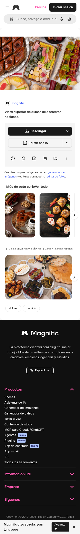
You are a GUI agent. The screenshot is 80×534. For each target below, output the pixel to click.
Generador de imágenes (21, 408)
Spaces (9, 397)
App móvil (11, 451)
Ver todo (41, 187)
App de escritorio (21, 446)
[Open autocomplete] (10, 19)
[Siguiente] (74, 215)
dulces (13, 308)
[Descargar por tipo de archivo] (67, 131)
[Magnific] (40, 334)
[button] (40, 370)
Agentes (15, 435)
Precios (40, 7)
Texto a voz (12, 419)
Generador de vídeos (19, 413)
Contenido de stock (18, 424)
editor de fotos (56, 176)
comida (31, 308)
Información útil (17, 474)
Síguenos (12, 499)
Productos (13, 389)
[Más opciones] (66, 158)
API (6, 457)
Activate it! (59, 527)
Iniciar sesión (63, 7)
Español (40, 370)
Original (28, 38)
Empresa (11, 486)
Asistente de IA (15, 402)
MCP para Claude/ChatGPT (24, 430)
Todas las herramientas (20, 462)
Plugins (14, 441)
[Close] (74, 527)
